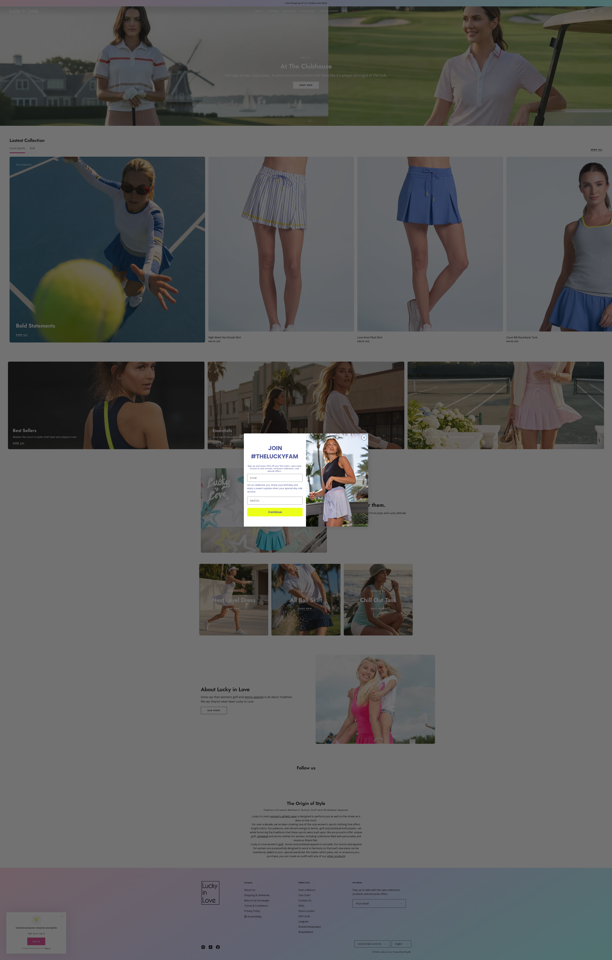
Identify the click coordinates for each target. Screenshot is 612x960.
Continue (275, 512)
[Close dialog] (364, 437)
